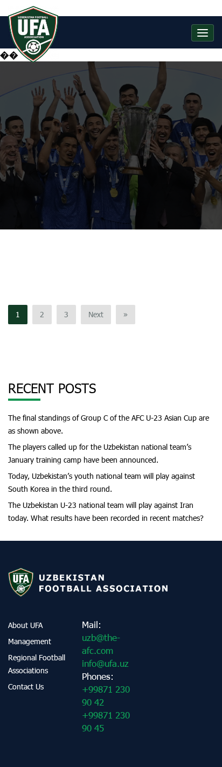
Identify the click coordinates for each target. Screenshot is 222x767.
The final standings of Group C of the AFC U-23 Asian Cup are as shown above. (108, 424)
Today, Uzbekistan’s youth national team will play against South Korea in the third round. (101, 482)
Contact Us (26, 686)
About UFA (25, 625)
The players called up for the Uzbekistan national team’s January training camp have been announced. (99, 453)
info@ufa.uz (105, 663)
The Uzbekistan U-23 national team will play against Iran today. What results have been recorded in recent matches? (106, 511)
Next (95, 314)
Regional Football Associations (36, 664)
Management (29, 641)
